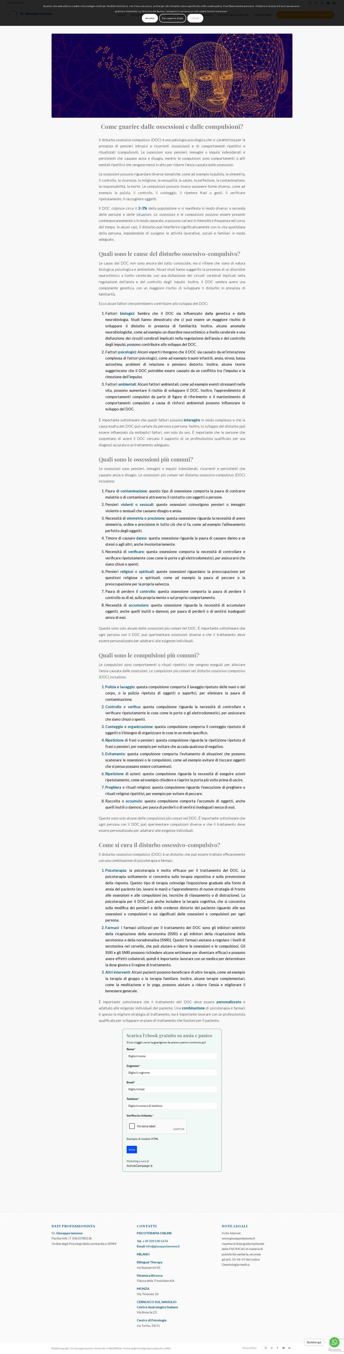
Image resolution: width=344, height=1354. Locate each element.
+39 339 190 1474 (155, 1241)
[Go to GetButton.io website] (334, 1350)
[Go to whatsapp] (334, 1342)
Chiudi (195, 18)
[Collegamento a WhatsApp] (272, 1348)
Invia (132, 1149)
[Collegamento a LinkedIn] (289, 1348)
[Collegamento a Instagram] (266, 1348)
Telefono (133, 1099)
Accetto (149, 18)
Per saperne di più (172, 18)
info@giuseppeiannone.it (163, 1246)
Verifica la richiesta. (140, 1115)
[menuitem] (249, 1348)
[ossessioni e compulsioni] (172, 76)
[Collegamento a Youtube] (283, 1348)
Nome (131, 1049)
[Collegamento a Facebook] (277, 1348)
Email (131, 1082)
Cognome (133, 1066)
